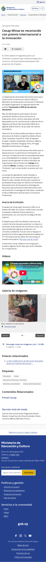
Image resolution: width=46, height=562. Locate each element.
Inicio (3, 15)
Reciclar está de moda (29, 239)
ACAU (6, 509)
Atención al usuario (11, 487)
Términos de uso (23, 553)
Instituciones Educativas (32, 384)
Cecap (16, 376)
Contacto (5, 457)
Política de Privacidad (23, 557)
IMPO (6, 516)
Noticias (23, 15)
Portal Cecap (9, 397)
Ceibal (6, 512)
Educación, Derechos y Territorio (14, 380)
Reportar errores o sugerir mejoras (23, 432)
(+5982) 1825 (14, 455)
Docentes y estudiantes (11, 384)
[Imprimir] (5, 49)
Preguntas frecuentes (12, 494)
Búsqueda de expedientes (14, 490)
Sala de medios (10, 498)
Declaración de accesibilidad (23, 549)
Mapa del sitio (23, 545)
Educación (7, 376)
